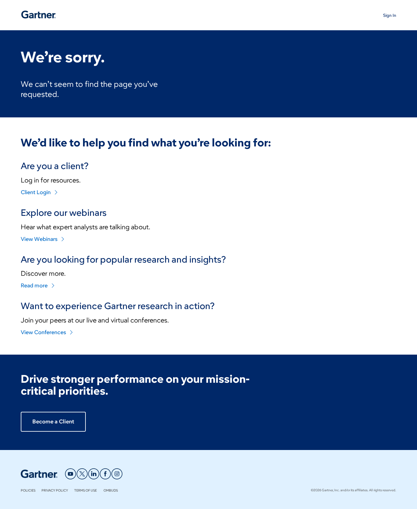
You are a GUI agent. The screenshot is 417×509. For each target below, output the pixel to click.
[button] (389, 15)
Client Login (36, 192)
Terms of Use (85, 490)
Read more (34, 285)
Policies (28, 490)
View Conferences (43, 332)
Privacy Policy (55, 490)
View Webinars (39, 239)
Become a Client (53, 421)
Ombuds (110, 490)
